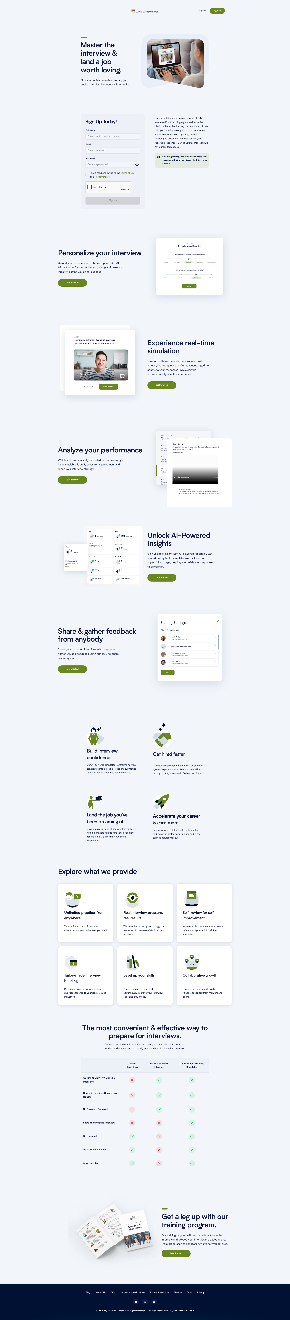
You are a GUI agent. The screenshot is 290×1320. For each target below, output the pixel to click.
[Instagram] (145, 1301)
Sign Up (217, 11)
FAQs (112, 1292)
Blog (88, 1292)
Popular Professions (159, 1292)
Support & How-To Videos (132, 1292)
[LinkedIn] (154, 1301)
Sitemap (178, 1292)
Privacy (200, 1292)
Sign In (202, 11)
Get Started (73, 283)
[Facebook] (136, 1301)
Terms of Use (128, 173)
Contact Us (100, 1292)
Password (90, 159)
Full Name (90, 131)
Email (88, 145)
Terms (189, 1292)
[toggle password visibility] (137, 165)
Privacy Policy (102, 177)
